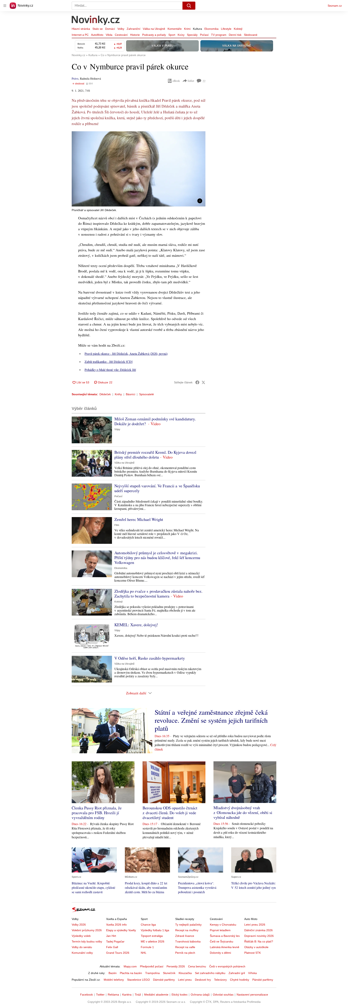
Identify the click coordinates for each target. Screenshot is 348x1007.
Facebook (86, 994)
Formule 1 (147, 947)
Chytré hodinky (239, 979)
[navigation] (5, 5)
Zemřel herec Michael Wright (138, 519)
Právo (75, 78)
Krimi (187, 28)
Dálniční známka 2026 (258, 930)
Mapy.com (130, 966)
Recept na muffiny (186, 930)
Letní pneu (185, 979)
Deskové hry (203, 979)
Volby (120, 28)
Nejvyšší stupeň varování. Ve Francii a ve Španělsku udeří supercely (157, 488)
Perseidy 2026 (176, 966)
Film (116, 525)
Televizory (220, 979)
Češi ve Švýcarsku (221, 941)
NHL (143, 952)
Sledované (250, 34)
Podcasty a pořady (154, 34)
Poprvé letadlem (220, 930)
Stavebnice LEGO (138, 979)
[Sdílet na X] (203, 382)
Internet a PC (80, 34)
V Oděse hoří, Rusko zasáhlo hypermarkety (149, 658)
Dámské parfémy (164, 979)
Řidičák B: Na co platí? (258, 941)
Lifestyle (226, 28)
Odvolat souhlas (223, 994)
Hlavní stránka (81, 28)
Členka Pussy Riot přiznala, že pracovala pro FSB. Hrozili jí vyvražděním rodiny (97, 812)
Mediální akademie (156, 994)
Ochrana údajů (200, 994)
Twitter (100, 994)
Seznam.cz (335, 5)
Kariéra (127, 994)
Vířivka (252, 973)
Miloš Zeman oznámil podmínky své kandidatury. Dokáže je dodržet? (155, 421)
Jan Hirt (111, 935)
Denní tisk (235, 34)
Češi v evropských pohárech (227, 966)
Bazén (113, 973)
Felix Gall (112, 947)
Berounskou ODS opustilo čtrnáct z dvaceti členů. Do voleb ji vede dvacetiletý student (170, 812)
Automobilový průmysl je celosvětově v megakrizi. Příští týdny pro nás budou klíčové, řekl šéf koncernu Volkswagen (157, 557)
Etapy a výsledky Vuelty (121, 930)
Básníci (130, 394)
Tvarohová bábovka (188, 941)
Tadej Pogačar (115, 941)
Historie (135, 34)
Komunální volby (82, 952)
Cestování (121, 34)
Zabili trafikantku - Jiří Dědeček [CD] (109, 361)
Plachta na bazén (131, 973)
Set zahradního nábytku (210, 973)
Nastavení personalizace (252, 994)
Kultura (197, 28)
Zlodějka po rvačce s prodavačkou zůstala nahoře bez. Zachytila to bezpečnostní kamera (158, 593)
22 (204, 81)
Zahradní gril (237, 973)
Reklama (113, 994)
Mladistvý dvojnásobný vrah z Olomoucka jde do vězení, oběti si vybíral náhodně (242, 812)
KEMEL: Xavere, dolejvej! (136, 624)
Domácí (110, 28)
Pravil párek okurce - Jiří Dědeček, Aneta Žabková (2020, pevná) (126, 353)
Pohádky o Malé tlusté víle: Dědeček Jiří (110, 369)
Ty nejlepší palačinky (188, 924)
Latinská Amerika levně (224, 947)
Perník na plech (185, 952)
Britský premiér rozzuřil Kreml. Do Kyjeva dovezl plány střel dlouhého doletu (155, 455)
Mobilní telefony (114, 979)
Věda (109, 34)
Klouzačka (185, 973)
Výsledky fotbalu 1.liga (155, 930)
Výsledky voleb (81, 935)
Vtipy (117, 429)
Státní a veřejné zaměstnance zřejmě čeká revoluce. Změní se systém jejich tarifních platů (211, 720)
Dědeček (105, 394)
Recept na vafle (185, 947)
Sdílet (190, 81)
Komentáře (175, 28)
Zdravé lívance (184, 935)
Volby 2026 (79, 924)
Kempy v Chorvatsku (223, 924)
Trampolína (152, 973)
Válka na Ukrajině (154, 28)
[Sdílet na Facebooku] (197, 382)
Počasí (204, 34)
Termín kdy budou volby (87, 941)
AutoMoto (97, 34)
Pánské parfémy (262, 979)
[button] (138, 168)
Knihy (118, 394)
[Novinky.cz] (96, 20)
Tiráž (138, 994)
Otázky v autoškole (256, 947)
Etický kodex (179, 994)
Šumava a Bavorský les (225, 935)
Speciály (192, 34)
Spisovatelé (146, 394)
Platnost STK (252, 952)
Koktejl (238, 28)
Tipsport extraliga (152, 935)
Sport (171, 34)
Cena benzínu (197, 966)
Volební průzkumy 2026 (87, 930)
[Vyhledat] (188, 6)
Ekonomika (211, 28)
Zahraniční (133, 28)
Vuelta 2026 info (116, 924)
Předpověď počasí (151, 966)
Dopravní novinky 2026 (259, 935)
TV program (218, 34)
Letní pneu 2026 (254, 924)
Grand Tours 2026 (117, 952)
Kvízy (181, 34)
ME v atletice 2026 (152, 941)
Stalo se (97, 28)
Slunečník (169, 973)
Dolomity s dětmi (220, 952)
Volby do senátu (82, 947)
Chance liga (148, 924)
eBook (176, 81)
